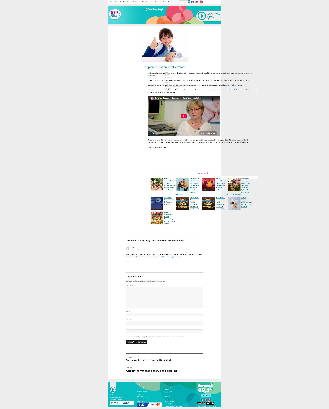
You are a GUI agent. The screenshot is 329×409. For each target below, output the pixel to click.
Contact (176, 1)
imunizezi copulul (173, 85)
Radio (111, 1)
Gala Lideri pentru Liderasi (171, 387)
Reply (128, 261)
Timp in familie (136, 1)
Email (128, 319)
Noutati (151, 1)
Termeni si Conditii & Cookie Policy (173, 406)
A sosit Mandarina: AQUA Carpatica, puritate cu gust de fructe (246, 202)
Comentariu (131, 285)
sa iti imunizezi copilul (233, 85)
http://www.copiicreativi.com (172, 257)
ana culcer (166, 85)
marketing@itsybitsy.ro (170, 403)
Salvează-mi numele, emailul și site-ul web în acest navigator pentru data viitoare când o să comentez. (156, 337)
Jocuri (138, 394)
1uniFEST (166, 389)
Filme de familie (141, 401)
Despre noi (170, 1)
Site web (129, 328)
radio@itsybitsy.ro (169, 399)
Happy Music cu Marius (116, 399)
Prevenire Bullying (169, 391)
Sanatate (166, 82)
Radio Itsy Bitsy (168, 77)
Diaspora (165, 1)
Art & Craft (140, 396)
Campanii (144, 1)
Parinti (128, 1)
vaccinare (212, 90)
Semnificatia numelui (142, 399)
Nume (128, 311)
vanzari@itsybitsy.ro (169, 401)
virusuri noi (167, 90)
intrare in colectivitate (169, 86)
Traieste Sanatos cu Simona (117, 397)
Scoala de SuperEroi (120, 1)
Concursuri (157, 1)
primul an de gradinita (173, 88)
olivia (133, 248)
